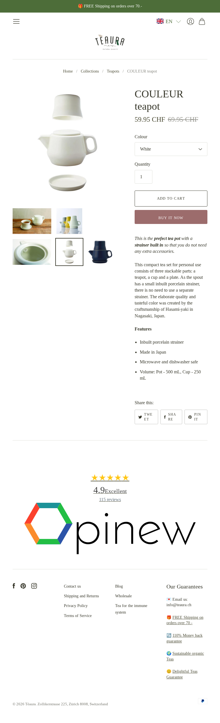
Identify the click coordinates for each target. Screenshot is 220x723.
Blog (119, 586)
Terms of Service (78, 616)
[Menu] (16, 21)
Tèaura (30, 704)
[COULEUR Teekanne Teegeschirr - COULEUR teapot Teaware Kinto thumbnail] (32, 252)
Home (68, 71)
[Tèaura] (110, 42)
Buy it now (171, 218)
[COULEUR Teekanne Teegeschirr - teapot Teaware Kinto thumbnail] (32, 221)
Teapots (113, 71)
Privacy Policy (76, 606)
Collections (90, 71)
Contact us (72, 586)
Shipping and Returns (81, 596)
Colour (141, 136)
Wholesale (123, 596)
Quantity (142, 164)
